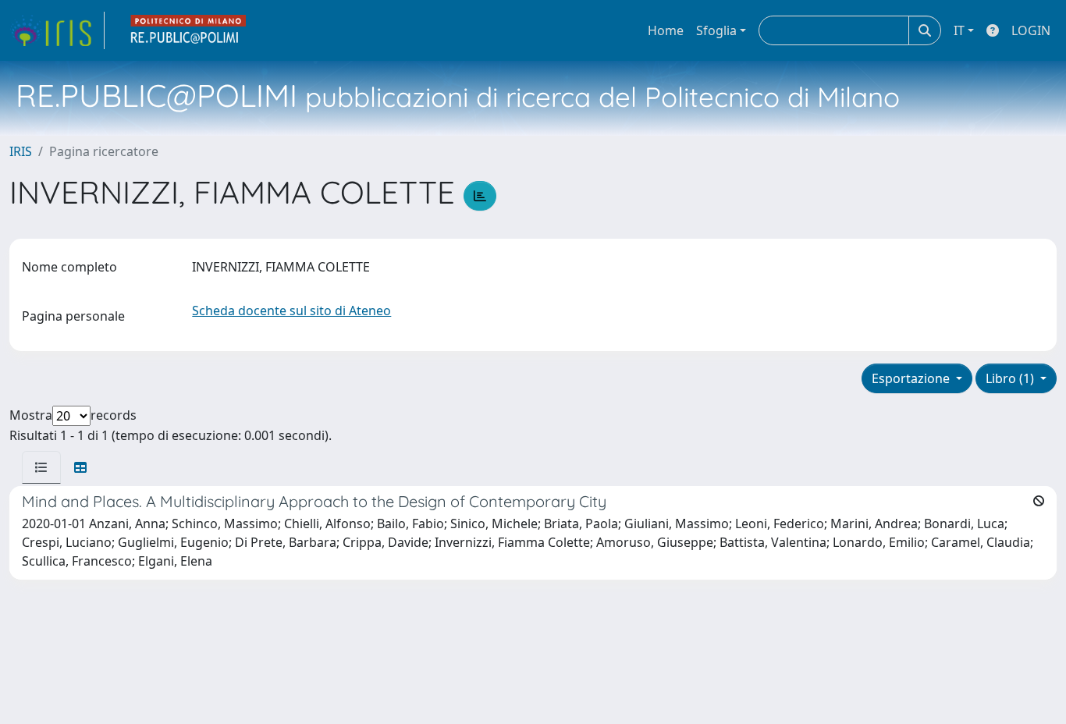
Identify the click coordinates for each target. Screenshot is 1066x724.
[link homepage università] (189, 30)
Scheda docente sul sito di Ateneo (291, 310)
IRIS (20, 151)
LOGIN (1030, 30)
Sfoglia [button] (716, 30)
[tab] (41, 467)
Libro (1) (1011, 378)
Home (666, 30)
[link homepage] (57, 30)
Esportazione (912, 378)
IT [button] (959, 30)
